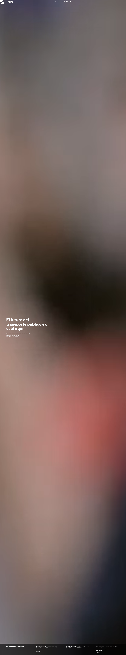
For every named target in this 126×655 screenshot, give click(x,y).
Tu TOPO (65, 2)
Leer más (38, 651)
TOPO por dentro (75, 2)
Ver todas (8, 649)
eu (109, 2)
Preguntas (49, 2)
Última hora (57, 2)
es (112, 2)
